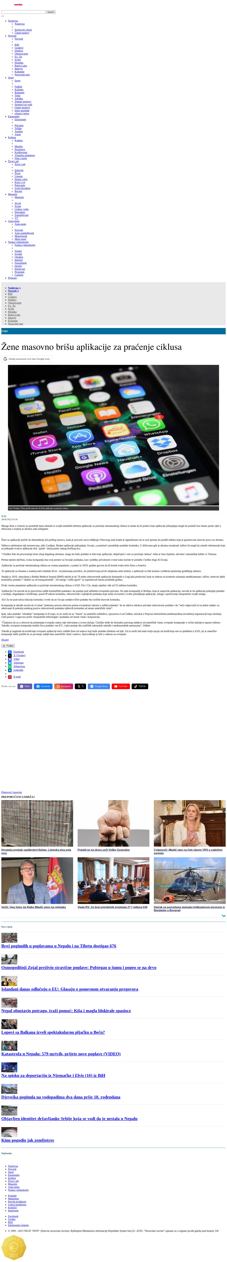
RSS (10, 1222)
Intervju (12, 317)
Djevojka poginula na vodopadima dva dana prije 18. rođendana (60, 1097)
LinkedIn (18, 670)
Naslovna (13, 20)
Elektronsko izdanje (18, 1225)
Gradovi (12, 296)
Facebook (18, 651)
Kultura (12, 137)
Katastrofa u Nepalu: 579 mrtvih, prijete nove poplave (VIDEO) (61, 1053)
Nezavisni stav (15, 323)
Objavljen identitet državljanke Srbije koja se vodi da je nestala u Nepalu (69, 1118)
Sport (11, 77)
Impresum (13, 1210)
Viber (16, 659)
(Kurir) (5, 639)
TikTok (142, 686)
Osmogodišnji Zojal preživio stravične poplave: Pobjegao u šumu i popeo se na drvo (78, 967)
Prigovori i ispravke (11, 792)
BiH (10, 293)
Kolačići (12, 1207)
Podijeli (9, 646)
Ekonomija (13, 116)
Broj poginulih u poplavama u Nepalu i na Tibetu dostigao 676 (58, 945)
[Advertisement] (101, 718)
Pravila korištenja (17, 1201)
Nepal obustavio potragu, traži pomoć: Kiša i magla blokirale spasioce (66, 1010)
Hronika (12, 311)
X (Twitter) (19, 655)
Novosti (12, 35)
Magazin (12, 194)
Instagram (65, 686)
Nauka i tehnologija (18, 242)
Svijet (11, 308)
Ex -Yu (11, 305)
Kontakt (12, 1195)
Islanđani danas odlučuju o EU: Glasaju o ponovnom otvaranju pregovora (69, 989)
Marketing (13, 1198)
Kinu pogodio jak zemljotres (27, 1140)
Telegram (18, 662)
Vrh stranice (11, 1160)
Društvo (12, 299)
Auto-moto (13, 221)
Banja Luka (14, 314)
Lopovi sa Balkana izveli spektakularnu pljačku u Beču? (53, 1032)
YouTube (123, 686)
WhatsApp (19, 666)
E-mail (17, 676)
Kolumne (13, 320)
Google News (101, 686)
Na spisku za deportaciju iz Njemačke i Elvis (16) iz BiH (53, 1075)
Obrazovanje (14, 302)
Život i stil (13, 161)
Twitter (11, 1219)
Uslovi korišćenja (17, 1204)
